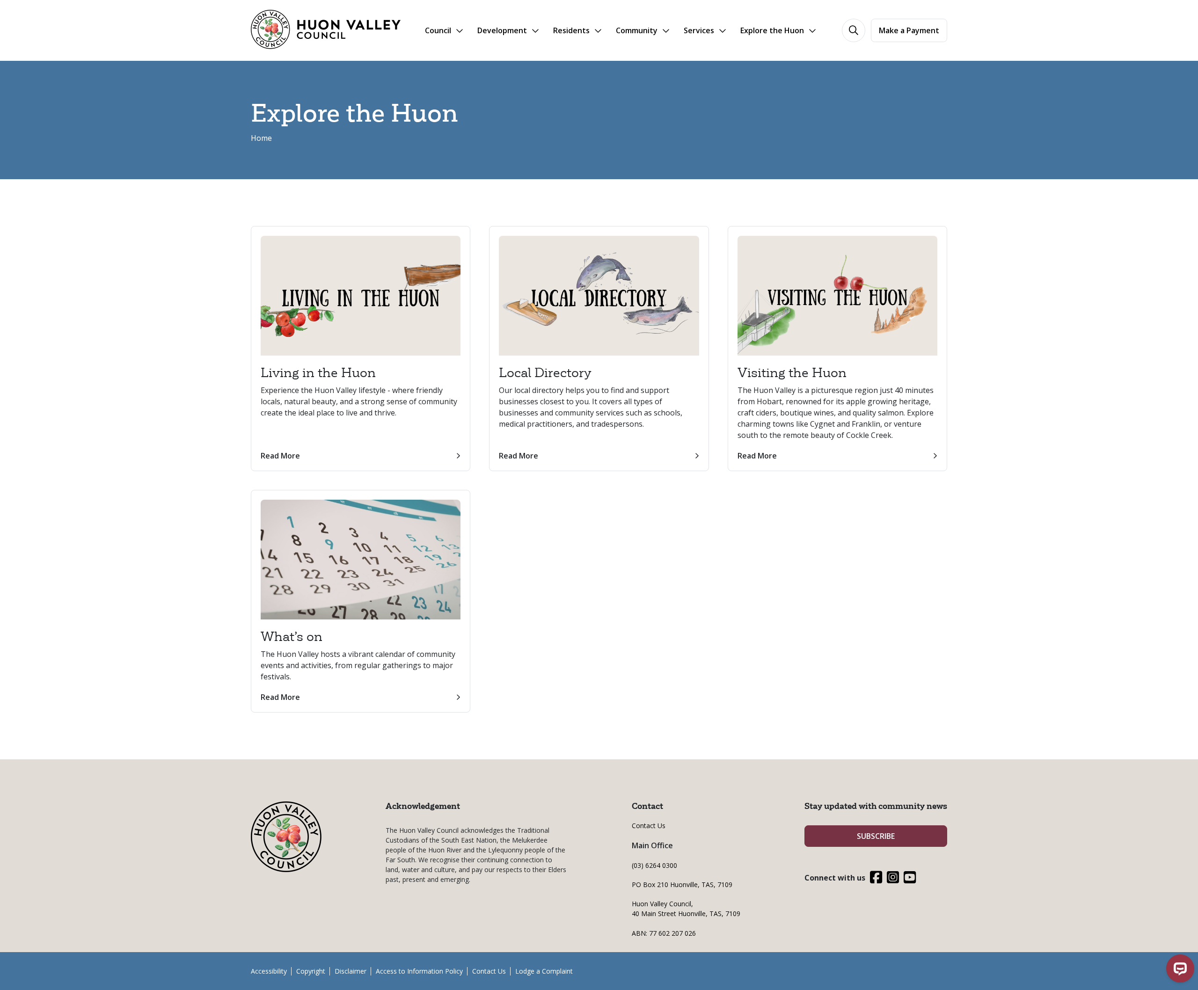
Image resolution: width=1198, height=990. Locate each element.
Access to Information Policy (419, 971)
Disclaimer (350, 971)
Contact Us (648, 825)
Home (261, 138)
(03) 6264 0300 (654, 865)
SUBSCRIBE (876, 836)
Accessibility (269, 971)
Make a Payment (909, 30)
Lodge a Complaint (544, 971)
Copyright (310, 971)
